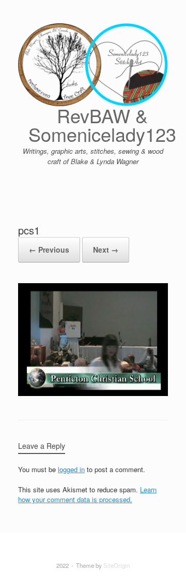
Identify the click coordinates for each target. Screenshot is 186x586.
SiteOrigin (116, 565)
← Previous (49, 249)
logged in (71, 469)
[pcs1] (93, 393)
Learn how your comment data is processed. (87, 495)
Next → (105, 249)
